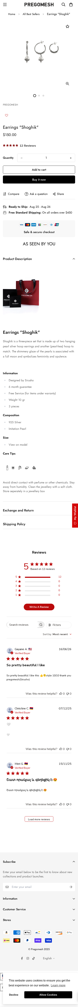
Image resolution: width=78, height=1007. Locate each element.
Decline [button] (13, 994)
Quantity (8, 158)
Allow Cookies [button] (48, 994)
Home (11, 14)
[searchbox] (22, 625)
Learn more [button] (58, 985)
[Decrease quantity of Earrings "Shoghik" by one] (21, 158)
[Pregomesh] (39, 4)
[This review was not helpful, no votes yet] (67, 694)
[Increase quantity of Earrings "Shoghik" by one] (71, 158)
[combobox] (57, 634)
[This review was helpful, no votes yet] (60, 694)
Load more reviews (39, 819)
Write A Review (39, 607)
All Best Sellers (31, 14)
